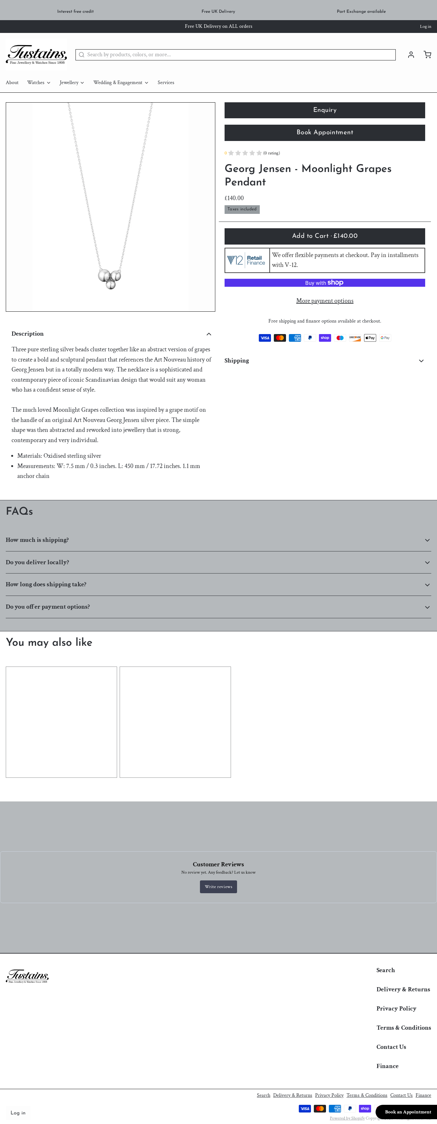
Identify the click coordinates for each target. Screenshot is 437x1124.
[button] (325, 236)
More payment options (325, 301)
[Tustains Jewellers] (36, 55)
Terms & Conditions (404, 1028)
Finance (388, 1066)
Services (166, 82)
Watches (35, 82)
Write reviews (219, 887)
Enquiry (325, 110)
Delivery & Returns (403, 989)
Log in (425, 26)
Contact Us (391, 1047)
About (12, 82)
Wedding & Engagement (117, 82)
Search (386, 970)
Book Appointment (325, 132)
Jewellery (69, 82)
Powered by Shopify (347, 1118)
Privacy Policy (397, 1008)
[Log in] (408, 55)
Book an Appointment (408, 1112)
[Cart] (424, 55)
